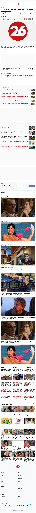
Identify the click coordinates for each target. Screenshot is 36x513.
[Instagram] (6, 505)
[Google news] (17, 505)
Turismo (19, 484)
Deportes (2, 475)
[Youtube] (9, 505)
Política (2, 367)
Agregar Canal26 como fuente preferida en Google (30, 19)
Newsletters (3, 503)
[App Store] (21, 505)
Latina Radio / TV (20, 488)
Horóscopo (20, 478)
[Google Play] (26, 505)
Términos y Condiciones (16, 508)
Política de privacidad (21, 498)
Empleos (19, 501)
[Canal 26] (18, 467)
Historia (2, 478)
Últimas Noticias (3, 472)
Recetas (2, 482)
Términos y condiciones (4, 498)
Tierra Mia (2, 490)
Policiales (2, 481)
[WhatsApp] (14, 505)
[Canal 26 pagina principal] (18, 5)
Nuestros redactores (4, 501)
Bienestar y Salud (20, 472)
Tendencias (2, 484)
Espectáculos (3, 7)
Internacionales (27, 367)
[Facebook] (5, 505)
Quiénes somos (3, 496)
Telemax (19, 490)
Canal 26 (4, 18)
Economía (15, 367)
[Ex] (8, 505)
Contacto (19, 496)
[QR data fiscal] (30, 506)
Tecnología (19, 482)
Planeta (19, 479)
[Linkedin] (11, 505)
